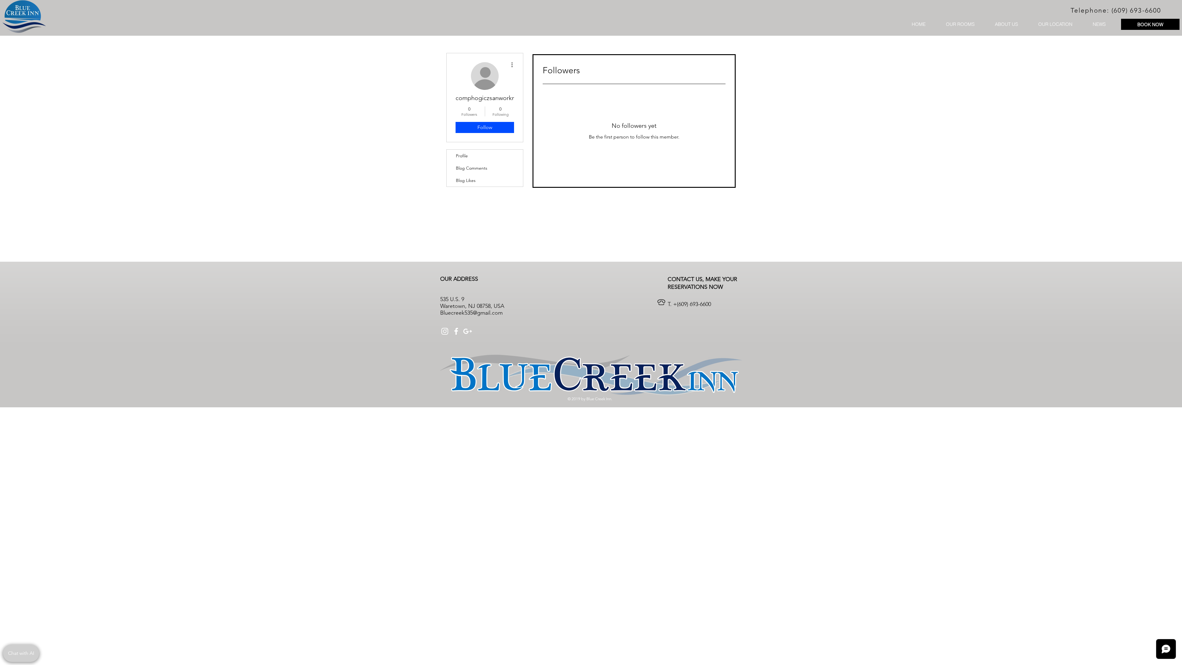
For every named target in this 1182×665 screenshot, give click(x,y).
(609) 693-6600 (1136, 10)
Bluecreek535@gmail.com (471, 312)
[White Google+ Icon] (467, 331)
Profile (462, 156)
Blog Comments (471, 168)
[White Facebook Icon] (456, 331)
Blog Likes (466, 180)
